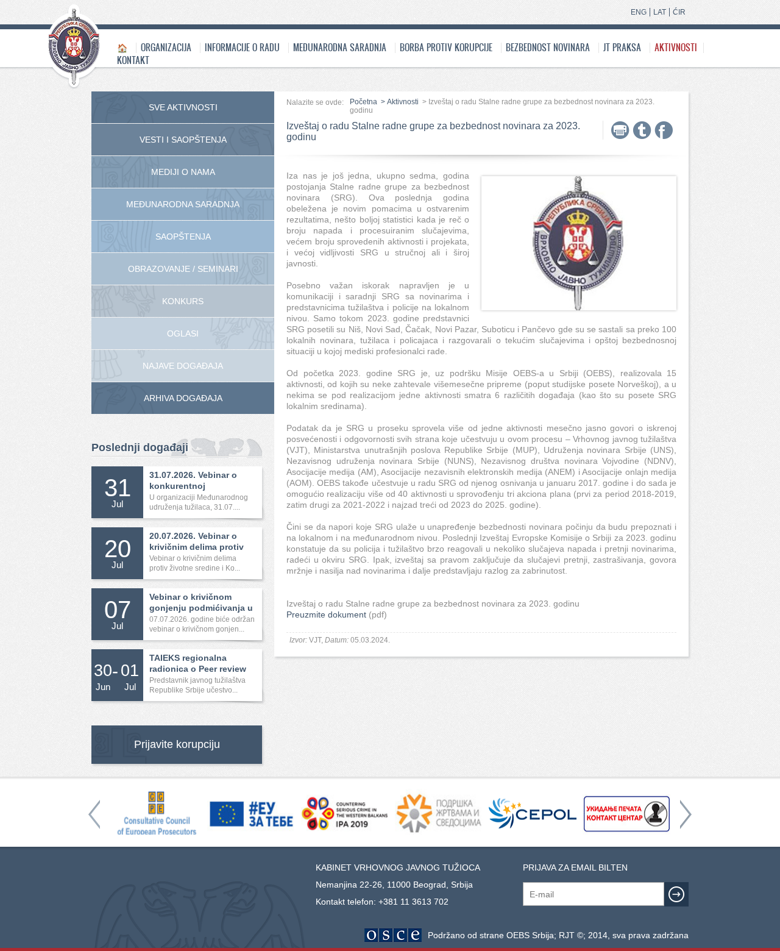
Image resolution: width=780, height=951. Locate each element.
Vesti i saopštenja (183, 139)
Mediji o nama (183, 172)
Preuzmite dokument (326, 614)
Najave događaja (183, 366)
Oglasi (183, 333)
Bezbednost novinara (548, 47)
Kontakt (133, 60)
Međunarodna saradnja (339, 47)
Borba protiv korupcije (446, 47)
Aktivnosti (675, 47)
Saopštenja (183, 236)
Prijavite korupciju (177, 744)
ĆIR (679, 12)
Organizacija (166, 47)
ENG (639, 12)
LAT (659, 12)
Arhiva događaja (183, 398)
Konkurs (183, 301)
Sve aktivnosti (183, 107)
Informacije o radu (242, 47)
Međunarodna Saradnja (182, 204)
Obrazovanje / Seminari (183, 269)
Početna (363, 102)
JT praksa (622, 47)
